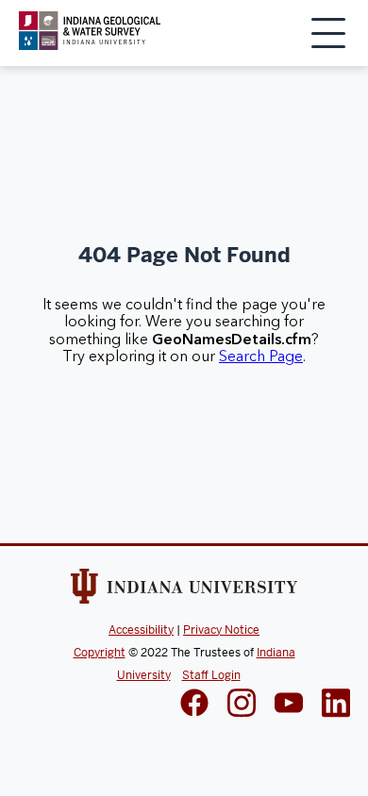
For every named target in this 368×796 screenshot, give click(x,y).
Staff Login (211, 675)
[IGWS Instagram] (241, 705)
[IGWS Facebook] (194, 704)
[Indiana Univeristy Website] (184, 589)
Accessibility (141, 630)
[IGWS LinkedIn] (289, 704)
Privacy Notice (221, 630)
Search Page (261, 356)
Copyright (99, 652)
